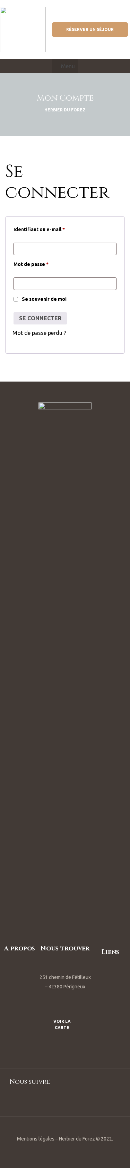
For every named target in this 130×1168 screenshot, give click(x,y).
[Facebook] (56, 1101)
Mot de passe (31, 263)
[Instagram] (74, 1101)
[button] (90, 29)
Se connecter (40, 318)
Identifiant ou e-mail (39, 228)
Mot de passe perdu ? (39, 333)
